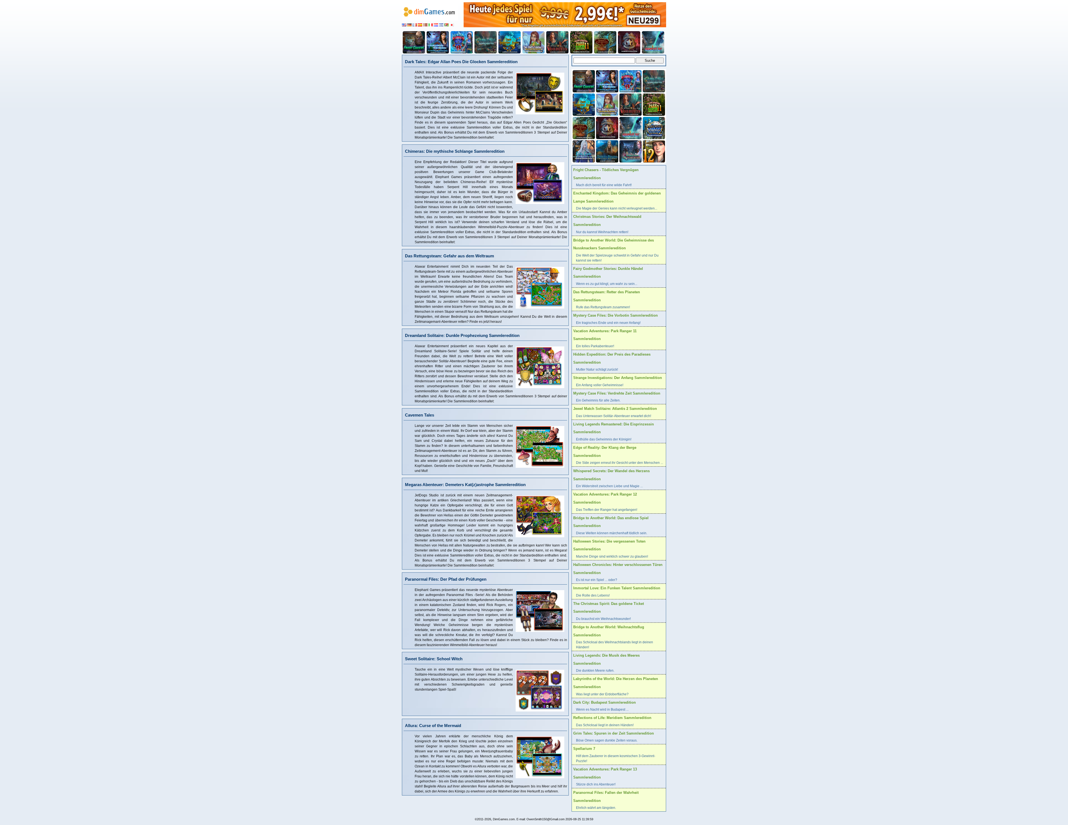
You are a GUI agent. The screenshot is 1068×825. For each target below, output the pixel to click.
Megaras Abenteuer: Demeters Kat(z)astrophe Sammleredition (465, 484)
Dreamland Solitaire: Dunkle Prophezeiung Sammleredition (462, 335)
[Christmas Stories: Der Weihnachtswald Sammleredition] (462, 42)
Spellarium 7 (584, 749)
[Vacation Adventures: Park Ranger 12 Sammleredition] (653, 150)
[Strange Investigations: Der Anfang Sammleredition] (629, 42)
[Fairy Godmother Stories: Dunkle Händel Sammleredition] (509, 42)
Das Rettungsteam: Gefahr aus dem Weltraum (449, 255)
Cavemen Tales (419, 415)
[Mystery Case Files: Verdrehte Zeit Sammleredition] (653, 42)
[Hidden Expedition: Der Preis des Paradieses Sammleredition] (605, 42)
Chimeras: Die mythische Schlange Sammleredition (455, 151)
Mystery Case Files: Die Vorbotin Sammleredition (615, 315)
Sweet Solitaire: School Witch (434, 658)
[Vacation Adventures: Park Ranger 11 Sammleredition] (581, 42)
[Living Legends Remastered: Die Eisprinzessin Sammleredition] (583, 150)
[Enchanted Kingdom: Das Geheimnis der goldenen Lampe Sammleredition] (438, 42)
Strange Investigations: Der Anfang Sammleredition (617, 378)
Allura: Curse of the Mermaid (433, 725)
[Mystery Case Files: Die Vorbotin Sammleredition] (557, 42)
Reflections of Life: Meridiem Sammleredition (612, 718)
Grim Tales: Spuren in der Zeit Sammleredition (613, 733)
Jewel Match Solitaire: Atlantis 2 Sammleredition (615, 409)
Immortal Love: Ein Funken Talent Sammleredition (616, 588)
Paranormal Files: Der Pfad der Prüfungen (445, 579)
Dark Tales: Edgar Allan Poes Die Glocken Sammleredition (461, 61)
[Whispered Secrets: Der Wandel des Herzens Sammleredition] (630, 150)
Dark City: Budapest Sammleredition (604, 702)
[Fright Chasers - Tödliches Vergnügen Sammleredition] (414, 42)
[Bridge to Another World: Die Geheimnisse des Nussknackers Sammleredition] (485, 42)
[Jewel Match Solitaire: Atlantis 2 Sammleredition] (653, 127)
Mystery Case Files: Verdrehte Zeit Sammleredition (616, 393)
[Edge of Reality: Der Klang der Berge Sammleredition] (606, 150)
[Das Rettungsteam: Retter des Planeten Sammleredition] (533, 42)
